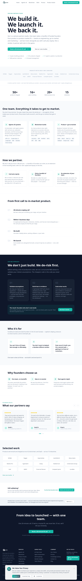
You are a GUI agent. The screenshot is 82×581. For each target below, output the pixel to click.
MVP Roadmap (38, 556)
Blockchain (32, 2)
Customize (39, 576)
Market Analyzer (39, 559)
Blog (52, 561)
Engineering (22, 559)
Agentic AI (24, 2)
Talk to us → (69, 501)
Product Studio (51, 2)
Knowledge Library (56, 556)
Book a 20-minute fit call (71, 2)
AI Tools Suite (38, 552)
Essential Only (26, 576)
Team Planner (38, 561)
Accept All (16, 576)
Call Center (22, 563)
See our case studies (41, 49)
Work (38, 2)
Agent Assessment (40, 554)
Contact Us (53, 559)
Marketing (21, 561)
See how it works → (65, 309)
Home (17, 2)
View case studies (7, 475)
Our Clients (54, 552)
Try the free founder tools (51, 490)
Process (43, 2)
